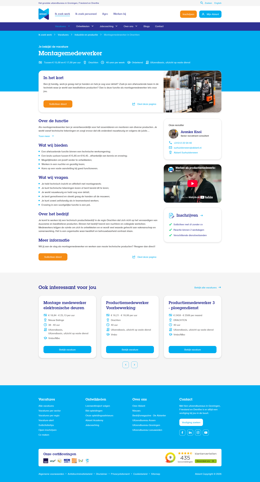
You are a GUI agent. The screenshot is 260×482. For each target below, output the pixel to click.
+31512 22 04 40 (183, 143)
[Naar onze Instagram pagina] (198, 433)
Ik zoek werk (62, 14)
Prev (125, 364)
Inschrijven (188, 14)
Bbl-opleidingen (93, 411)
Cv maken (44, 435)
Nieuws (136, 411)
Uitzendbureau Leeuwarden (147, 430)
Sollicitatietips (46, 425)
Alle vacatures (46, 406)
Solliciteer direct (58, 104)
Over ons (128, 26)
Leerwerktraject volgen (97, 406)
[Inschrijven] (193, 216)
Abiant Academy (94, 420)
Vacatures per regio (49, 415)
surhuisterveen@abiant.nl (187, 148)
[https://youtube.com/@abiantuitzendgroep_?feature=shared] (206, 433)
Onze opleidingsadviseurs (99, 415)
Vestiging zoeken (191, 422)
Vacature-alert (46, 420)
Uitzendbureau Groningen (146, 425)
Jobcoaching (106, 26)
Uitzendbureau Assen (144, 420)
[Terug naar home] (44, 14)
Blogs (147, 26)
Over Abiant (138, 406)
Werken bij (119, 14)
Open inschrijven (48, 430)
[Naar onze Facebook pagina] (182, 433)
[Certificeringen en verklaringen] (45, 460)
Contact (159, 26)
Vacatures (60, 26)
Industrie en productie (86, 35)
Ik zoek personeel (86, 14)
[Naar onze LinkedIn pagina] (190, 433)
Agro (105, 14)
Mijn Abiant (213, 14)
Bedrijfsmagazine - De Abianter (149, 415)
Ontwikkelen (83, 26)
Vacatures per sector (50, 411)
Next (134, 364)
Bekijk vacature (67, 350)
